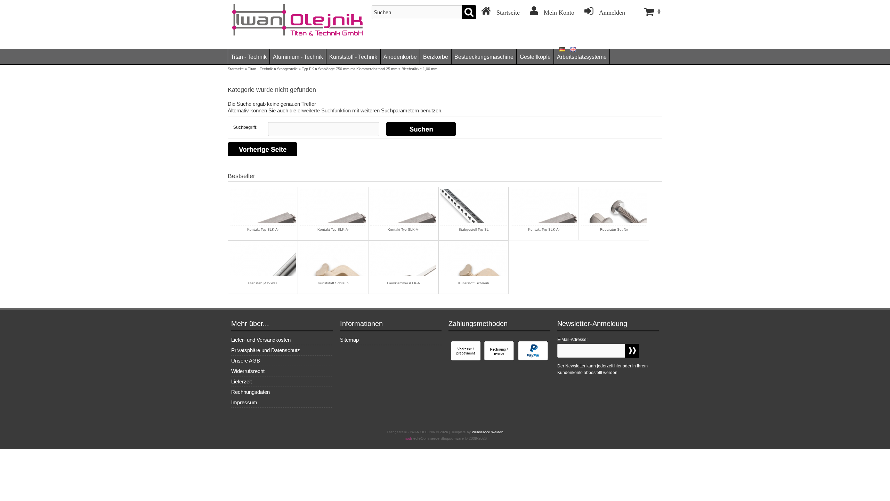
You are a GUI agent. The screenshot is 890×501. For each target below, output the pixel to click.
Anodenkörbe (400, 57)
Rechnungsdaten (250, 392)
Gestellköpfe (535, 57)
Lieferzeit (241, 381)
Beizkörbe (435, 57)
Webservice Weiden (487, 432)
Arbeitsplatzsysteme (582, 57)
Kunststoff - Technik (353, 57)
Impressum (244, 402)
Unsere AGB (245, 361)
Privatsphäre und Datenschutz (265, 350)
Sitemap (349, 340)
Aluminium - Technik (298, 57)
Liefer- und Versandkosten (261, 340)
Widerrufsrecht (248, 371)
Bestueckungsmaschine (483, 57)
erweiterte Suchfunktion (324, 110)
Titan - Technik (249, 57)
